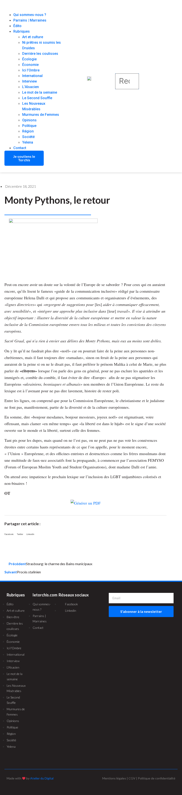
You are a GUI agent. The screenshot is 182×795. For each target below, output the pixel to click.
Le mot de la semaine (39, 92)
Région (28, 131)
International (32, 76)
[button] (33, 9)
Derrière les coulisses (40, 53)
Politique (29, 126)
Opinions (29, 120)
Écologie (29, 59)
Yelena (27, 142)
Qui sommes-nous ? (29, 15)
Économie (30, 65)
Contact (19, 148)
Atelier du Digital (41, 778)
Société (28, 137)
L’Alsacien (30, 87)
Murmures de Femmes (40, 114)
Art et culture (32, 37)
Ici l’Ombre (31, 70)
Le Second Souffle (37, 98)
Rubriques (21, 31)
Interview (29, 81)
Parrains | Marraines (29, 20)
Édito (17, 26)
